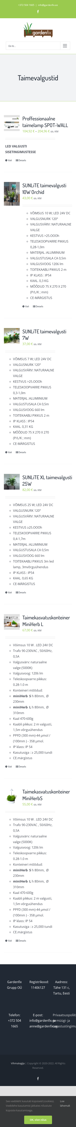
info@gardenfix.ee (48, 5)
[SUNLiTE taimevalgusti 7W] (12, 336)
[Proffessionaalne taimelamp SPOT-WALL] (12, 123)
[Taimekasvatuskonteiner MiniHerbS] (12, 796)
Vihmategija (18, 1063)
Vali (10, 160)
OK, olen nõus (38, 1120)
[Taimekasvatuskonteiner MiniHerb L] (12, 622)
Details (22, 160)
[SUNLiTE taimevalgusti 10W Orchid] (12, 194)
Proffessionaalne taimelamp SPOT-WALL (45, 121)
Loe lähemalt (65, 1103)
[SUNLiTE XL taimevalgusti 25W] (12, 482)
